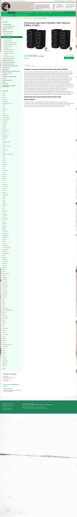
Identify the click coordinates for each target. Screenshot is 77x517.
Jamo (3, 206)
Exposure (4, 178)
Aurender (4, 125)
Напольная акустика (7, 35)
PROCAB (4, 279)
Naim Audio (5, 259)
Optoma (4, 271)
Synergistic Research (7, 344)
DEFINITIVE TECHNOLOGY (8, 154)
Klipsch (4, 217)
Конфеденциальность (48, 404)
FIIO (3, 180)
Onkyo (4, 269)
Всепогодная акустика (8, 51)
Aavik (3, 95)
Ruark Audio (5, 318)
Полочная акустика (7, 37)
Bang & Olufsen (6, 129)
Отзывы (50, 12)
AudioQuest (5, 121)
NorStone (4, 263)
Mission (4, 243)
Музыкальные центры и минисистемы (11, 71)
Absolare (4, 97)
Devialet (4, 162)
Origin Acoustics (5, 273)
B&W (3, 127)
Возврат (41, 404)
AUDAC (4, 93)
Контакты (44, 12)
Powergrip (4, 296)
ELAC (4, 172)
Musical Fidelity (5, 253)
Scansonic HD (5, 328)
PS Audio (4, 283)
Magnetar (4, 227)
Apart (3, 105)
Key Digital (5, 215)
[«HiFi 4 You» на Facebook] (53, 4)
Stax (3, 336)
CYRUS (4, 140)
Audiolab (4, 123)
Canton (4, 144)
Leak (3, 221)
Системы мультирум (7, 80)
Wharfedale (5, 362)
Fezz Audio (5, 188)
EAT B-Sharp (5, 170)
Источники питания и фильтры (9, 76)
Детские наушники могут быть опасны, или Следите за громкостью (12, 391)
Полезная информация (8, 14)
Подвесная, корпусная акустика (10, 42)
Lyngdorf (4, 223)
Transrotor (4, 356)
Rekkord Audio (5, 308)
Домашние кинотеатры (8, 60)
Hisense (4, 202)
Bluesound (4, 131)
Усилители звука (6, 67)
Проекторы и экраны (7, 73)
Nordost (4, 265)
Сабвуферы (6, 47)
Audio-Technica (6, 119)
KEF (3, 208)
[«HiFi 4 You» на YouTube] (53, 8)
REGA (4, 304)
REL (3, 306)
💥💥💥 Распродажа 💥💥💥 (8, 26)
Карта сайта (31, 403)
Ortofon (4, 275)
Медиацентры (6, 69)
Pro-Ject (4, 298)
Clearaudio (5, 150)
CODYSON (5, 138)
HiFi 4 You (5, 12)
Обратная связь (59, 7)
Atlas (3, 111)
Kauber (4, 213)
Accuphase (5, 99)
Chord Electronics (6, 146)
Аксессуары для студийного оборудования (8, 86)
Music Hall (5, 251)
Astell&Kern (5, 109)
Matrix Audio (5, 237)
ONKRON (4, 267)
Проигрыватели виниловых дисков (10, 65)
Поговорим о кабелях (7, 388)
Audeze (4, 113)
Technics (4, 350)
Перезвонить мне (69, 7)
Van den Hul (5, 360)
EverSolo (4, 176)
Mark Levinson (5, 231)
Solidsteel (4, 330)
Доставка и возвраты (27, 12)
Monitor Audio (5, 245)
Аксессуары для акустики (8, 56)
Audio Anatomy (5, 115)
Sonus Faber (5, 334)
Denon (4, 160)
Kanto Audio (5, 210)
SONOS (4, 322)
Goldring (4, 192)
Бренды (5, 91)
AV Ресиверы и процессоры (9, 62)
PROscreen (5, 281)
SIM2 (3, 320)
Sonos (4, 332)
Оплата (36, 12)
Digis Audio (5, 164)
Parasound (5, 287)
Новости (18, 12)
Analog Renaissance (7, 103)
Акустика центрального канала (10, 44)
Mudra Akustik (5, 249)
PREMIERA (5, 277)
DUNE (4, 156)
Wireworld (4, 364)
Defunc (4, 158)
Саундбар (5, 55)
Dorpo (3, 166)
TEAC (3, 348)
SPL (3, 324)
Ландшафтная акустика (8, 53)
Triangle (4, 358)
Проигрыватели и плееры (8, 64)
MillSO (4, 241)
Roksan (4, 312)
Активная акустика (7, 40)
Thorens (4, 352)
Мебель (4, 82)
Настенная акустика (7, 38)
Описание (27, 65)
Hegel (4, 200)
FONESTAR (5, 184)
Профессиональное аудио (8, 58)
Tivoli (3, 354)
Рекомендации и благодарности (22, 14)
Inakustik (4, 204)
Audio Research (6, 117)
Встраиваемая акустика (8, 49)
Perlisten (4, 289)
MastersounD (5, 235)
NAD (3, 255)
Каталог (11, 12)
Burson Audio (5, 136)
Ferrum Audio (5, 186)
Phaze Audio (5, 291)
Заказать (69, 58)
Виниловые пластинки (7, 28)
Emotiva (4, 174)
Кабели (4, 78)
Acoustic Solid (5, 101)
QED (3, 300)
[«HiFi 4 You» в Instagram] (53, 6)
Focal (3, 190)
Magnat (4, 225)
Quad (3, 302)
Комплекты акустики (7, 33)
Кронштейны (5, 83)
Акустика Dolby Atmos (8, 46)
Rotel (3, 314)
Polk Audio (5, 293)
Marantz (4, 229)
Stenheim (4, 338)
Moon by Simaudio (6, 247)
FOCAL (4, 182)
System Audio (5, 346)
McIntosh (4, 239)
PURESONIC (5, 285)
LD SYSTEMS (5, 219)
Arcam (4, 107)
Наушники (5, 74)
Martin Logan (5, 233)
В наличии (4, 29)
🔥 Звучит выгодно (6, 24)
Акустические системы (8, 31)
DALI (3, 152)
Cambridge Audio (6, 142)
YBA (3, 366)
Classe (4, 148)
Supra (3, 342)
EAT (3, 168)
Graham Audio (5, 194)
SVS (3, 326)
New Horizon (5, 261)
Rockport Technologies (7, 310)
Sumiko (4, 340)
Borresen (4, 134)
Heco (3, 198)
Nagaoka (4, 257)
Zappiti (4, 368)
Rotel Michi (5, 316)
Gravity (4, 196)
